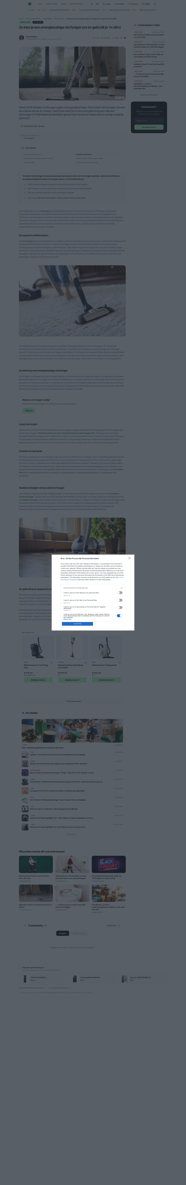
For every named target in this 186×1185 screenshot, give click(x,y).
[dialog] (93, 592)
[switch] (119, 592)
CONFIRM (77, 624)
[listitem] (93, 588)
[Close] (130, 559)
